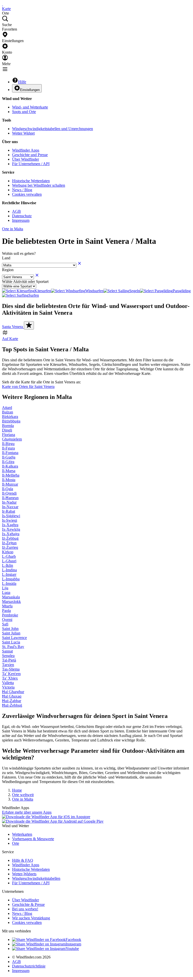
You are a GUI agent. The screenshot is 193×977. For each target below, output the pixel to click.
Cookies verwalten (27, 194)
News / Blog (22, 190)
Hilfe (22, 82)
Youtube (72, 948)
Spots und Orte (24, 112)
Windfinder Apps (25, 150)
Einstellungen (30, 90)
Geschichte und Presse (30, 155)
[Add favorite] (29, 325)
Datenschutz (22, 216)
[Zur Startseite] (2, 4)
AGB (16, 211)
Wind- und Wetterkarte (30, 107)
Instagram (73, 944)
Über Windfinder (25, 159)
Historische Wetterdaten (31, 181)
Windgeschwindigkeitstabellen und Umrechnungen (52, 129)
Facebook (73, 939)
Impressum (20, 220)
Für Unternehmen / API (31, 164)
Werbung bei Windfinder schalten (38, 185)
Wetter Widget (23, 133)
